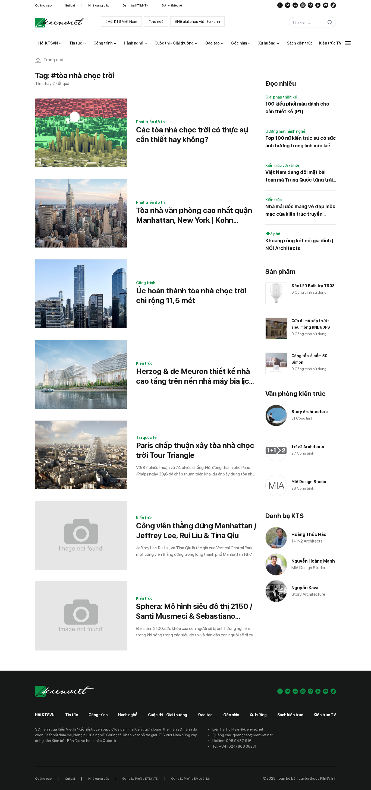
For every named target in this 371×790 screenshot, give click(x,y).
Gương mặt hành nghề (285, 131)
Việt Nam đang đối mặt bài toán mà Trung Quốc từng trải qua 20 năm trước (299, 176)
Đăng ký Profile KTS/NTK (140, 779)
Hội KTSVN (45, 715)
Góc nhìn (231, 715)
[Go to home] (62, 22)
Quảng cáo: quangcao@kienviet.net (242, 735)
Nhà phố (272, 234)
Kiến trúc (144, 363)
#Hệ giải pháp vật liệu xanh (197, 21)
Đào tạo (205, 715)
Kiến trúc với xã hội (282, 165)
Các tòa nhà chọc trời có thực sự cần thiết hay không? (192, 134)
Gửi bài (70, 5)
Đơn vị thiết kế (172, 5)
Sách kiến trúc (290, 715)
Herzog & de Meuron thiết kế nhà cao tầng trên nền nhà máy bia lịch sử (194, 376)
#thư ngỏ (156, 21)
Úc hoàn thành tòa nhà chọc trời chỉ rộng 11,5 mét (191, 295)
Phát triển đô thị (150, 122)
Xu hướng (258, 715)
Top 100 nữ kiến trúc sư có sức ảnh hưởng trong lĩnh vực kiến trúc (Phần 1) (300, 142)
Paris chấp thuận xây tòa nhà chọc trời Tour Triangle (195, 450)
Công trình (145, 283)
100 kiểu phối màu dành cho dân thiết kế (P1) (297, 107)
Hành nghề (127, 715)
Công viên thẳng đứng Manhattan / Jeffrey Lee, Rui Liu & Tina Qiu (196, 530)
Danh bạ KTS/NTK (135, 5)
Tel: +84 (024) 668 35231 (234, 746)
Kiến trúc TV (325, 715)
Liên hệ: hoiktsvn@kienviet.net (237, 729)
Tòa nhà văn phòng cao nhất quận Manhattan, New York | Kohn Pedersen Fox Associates (194, 215)
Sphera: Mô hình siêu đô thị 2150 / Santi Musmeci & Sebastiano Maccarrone (194, 611)
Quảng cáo (43, 5)
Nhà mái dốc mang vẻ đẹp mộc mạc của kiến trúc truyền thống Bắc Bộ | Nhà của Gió (300, 211)
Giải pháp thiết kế (281, 97)
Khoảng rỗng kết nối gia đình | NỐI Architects (299, 244)
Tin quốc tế (146, 437)
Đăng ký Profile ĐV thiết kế (190, 779)
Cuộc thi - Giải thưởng (167, 715)
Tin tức (71, 715)
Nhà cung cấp (98, 5)
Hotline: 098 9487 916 (231, 740)
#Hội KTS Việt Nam (121, 21)
